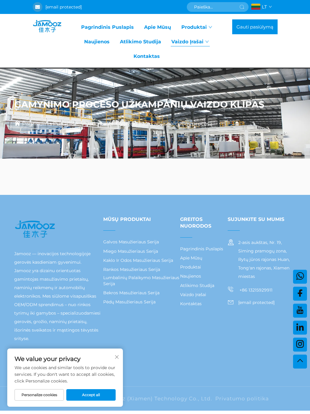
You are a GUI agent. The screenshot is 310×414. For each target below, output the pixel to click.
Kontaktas (147, 56)
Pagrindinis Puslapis (107, 27)
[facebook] (300, 294)
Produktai (194, 27)
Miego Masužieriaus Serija (130, 251)
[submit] (242, 7)
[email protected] (63, 7)
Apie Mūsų (157, 27)
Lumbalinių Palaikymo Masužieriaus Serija (141, 280)
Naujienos (97, 42)
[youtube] (300, 311)
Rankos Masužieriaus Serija (131, 269)
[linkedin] (300, 328)
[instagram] (300, 345)
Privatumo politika (242, 399)
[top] (300, 362)
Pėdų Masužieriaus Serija (129, 302)
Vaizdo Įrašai (187, 42)
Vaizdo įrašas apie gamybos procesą (166, 124)
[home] (46, 26)
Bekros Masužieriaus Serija (131, 292)
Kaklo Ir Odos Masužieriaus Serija (138, 260)
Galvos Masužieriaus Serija (131, 242)
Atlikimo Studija (140, 42)
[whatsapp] (300, 277)
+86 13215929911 (255, 290)
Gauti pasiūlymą (254, 27)
